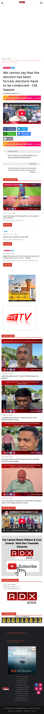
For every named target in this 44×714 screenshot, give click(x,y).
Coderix (37, 708)
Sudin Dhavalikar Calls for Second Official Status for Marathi (20, 377)
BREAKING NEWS (8, 184)
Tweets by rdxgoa (13, 642)
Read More (7, 225)
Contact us (19, 711)
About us (11, 711)
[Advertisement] (22, 31)
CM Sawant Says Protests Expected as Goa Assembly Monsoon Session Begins (20, 460)
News (12, 68)
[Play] (4, 530)
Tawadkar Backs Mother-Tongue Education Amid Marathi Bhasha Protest (19, 419)
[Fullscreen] (40, 530)
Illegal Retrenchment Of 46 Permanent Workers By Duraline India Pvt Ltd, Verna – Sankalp (21, 257)
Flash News (7, 68)
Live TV (34, 711)
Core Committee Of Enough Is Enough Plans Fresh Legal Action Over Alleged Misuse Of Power (21, 502)
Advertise (27, 711)
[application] (22, 521)
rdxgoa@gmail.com (14, 589)
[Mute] (37, 530)
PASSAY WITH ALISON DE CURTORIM (16, 237)
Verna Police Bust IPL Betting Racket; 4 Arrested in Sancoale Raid (21, 217)
